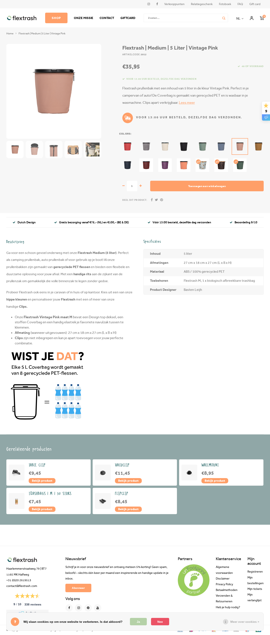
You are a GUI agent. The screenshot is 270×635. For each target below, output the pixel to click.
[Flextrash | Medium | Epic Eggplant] (165, 165)
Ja (138, 621)
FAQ (240, 4)
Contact (107, 18)
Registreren (255, 571)
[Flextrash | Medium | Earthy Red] (146, 165)
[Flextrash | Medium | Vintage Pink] (240, 146)
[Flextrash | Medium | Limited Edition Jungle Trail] (221, 165)
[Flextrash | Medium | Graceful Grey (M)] (146, 146)
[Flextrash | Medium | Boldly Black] (183, 146)
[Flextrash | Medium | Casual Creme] (165, 146)
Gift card (255, 4)
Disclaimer (223, 578)
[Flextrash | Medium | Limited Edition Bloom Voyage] (202, 165)
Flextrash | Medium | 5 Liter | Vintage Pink (42, 33)
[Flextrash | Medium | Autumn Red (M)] (127, 146)
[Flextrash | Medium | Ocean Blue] (221, 146)
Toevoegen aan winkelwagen (207, 186)
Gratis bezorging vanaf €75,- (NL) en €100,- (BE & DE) (94, 222)
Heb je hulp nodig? (228, 607)
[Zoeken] (224, 18)
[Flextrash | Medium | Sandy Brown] (258, 146)
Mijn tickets (254, 589)
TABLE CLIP (37, 465)
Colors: (125, 133)
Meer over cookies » (244, 621)
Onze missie (83, 18)
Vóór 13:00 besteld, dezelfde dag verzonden (182, 222)
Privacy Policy (224, 584)
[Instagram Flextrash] (78, 608)
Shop (56, 18)
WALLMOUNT (210, 465)
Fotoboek (225, 4)
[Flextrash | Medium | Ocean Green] (202, 146)
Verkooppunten (174, 4)
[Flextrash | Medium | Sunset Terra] (183, 165)
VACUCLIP (122, 465)
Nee (160, 621)
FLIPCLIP (121, 494)
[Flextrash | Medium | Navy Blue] (127, 165)
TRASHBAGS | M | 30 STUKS (50, 494)
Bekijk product (42, 481)
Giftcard (127, 18)
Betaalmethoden (227, 590)
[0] (262, 18)
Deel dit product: (134, 200)
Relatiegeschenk (202, 4)
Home (10, 33)
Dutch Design (27, 222)
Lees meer (187, 102)
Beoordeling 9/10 (246, 222)
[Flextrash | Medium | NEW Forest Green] (240, 165)
